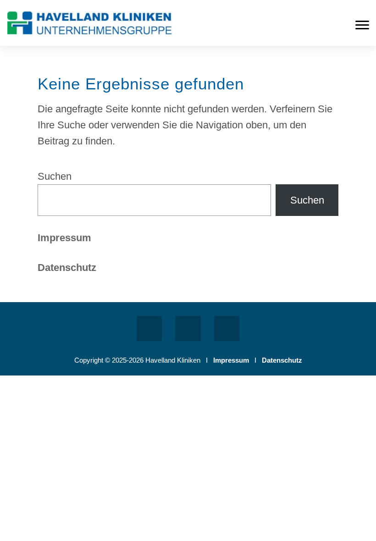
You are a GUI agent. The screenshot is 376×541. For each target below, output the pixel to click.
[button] (362, 25)
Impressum (64, 237)
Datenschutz (282, 360)
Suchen (55, 176)
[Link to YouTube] (226, 328)
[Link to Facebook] (149, 328)
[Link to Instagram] (187, 328)
